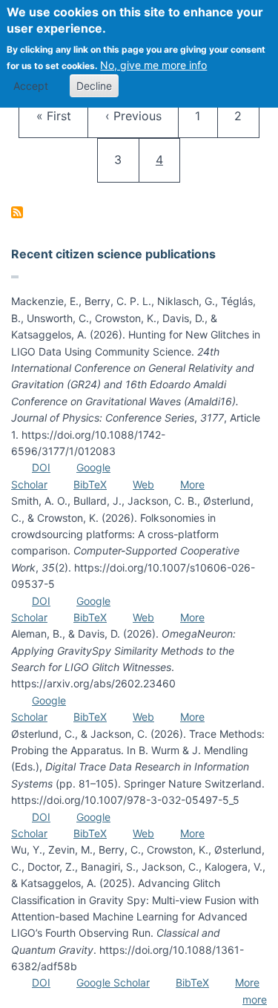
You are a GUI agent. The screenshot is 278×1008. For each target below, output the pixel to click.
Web (143, 484)
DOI (41, 467)
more (254, 999)
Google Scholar (113, 982)
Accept (30, 85)
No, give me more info (153, 65)
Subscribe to (17, 212)
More (192, 484)
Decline (94, 85)
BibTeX (90, 484)
